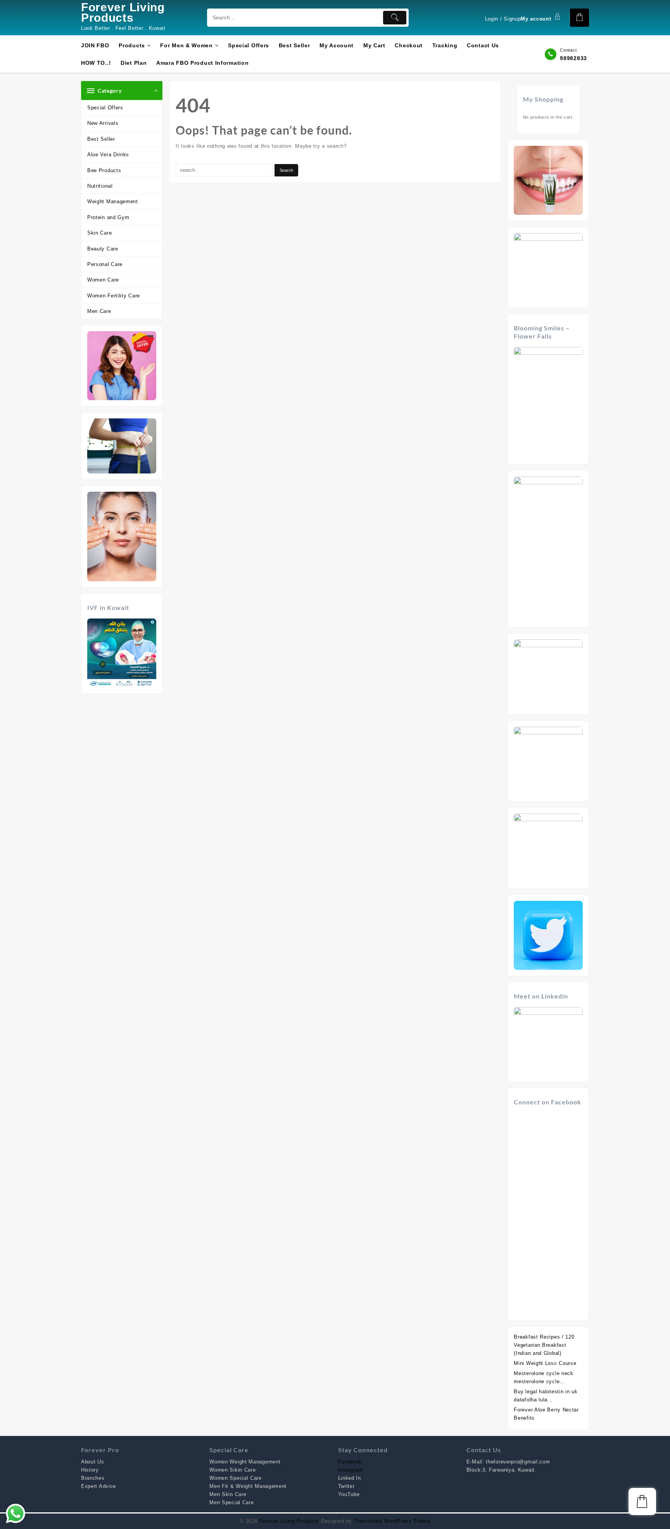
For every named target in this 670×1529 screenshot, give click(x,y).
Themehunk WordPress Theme (392, 1521)
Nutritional (100, 186)
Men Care (99, 311)
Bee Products (104, 170)
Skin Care (99, 233)
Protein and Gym (108, 217)
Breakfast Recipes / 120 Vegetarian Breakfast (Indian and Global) (544, 1345)
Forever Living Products (123, 12)
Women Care (103, 280)
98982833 (573, 58)
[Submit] (394, 17)
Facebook (350, 1462)
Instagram (350, 1470)
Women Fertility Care (113, 296)
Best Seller (101, 139)
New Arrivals (102, 123)
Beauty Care (102, 249)
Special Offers (105, 108)
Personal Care (105, 264)
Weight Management (112, 201)
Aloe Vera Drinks (108, 154)
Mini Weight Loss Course (545, 1363)
